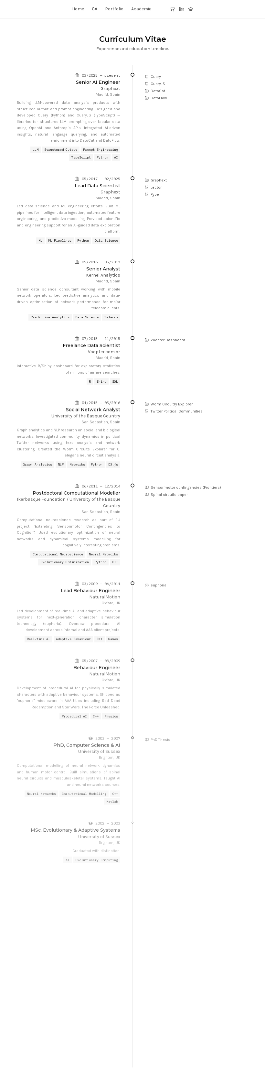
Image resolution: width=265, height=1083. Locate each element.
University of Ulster (100, 1003)
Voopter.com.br (104, 352)
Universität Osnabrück (96, 1052)
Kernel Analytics (103, 275)
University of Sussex (99, 749)
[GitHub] (172, 9)
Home (78, 9)
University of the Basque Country (85, 416)
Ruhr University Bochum (94, 963)
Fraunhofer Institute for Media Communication (71, 892)
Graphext (110, 88)
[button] (153, 76)
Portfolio (114, 9)
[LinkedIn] (181, 9)
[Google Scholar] (190, 9)
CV (94, 9)
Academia (141, 9)
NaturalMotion (104, 596)
